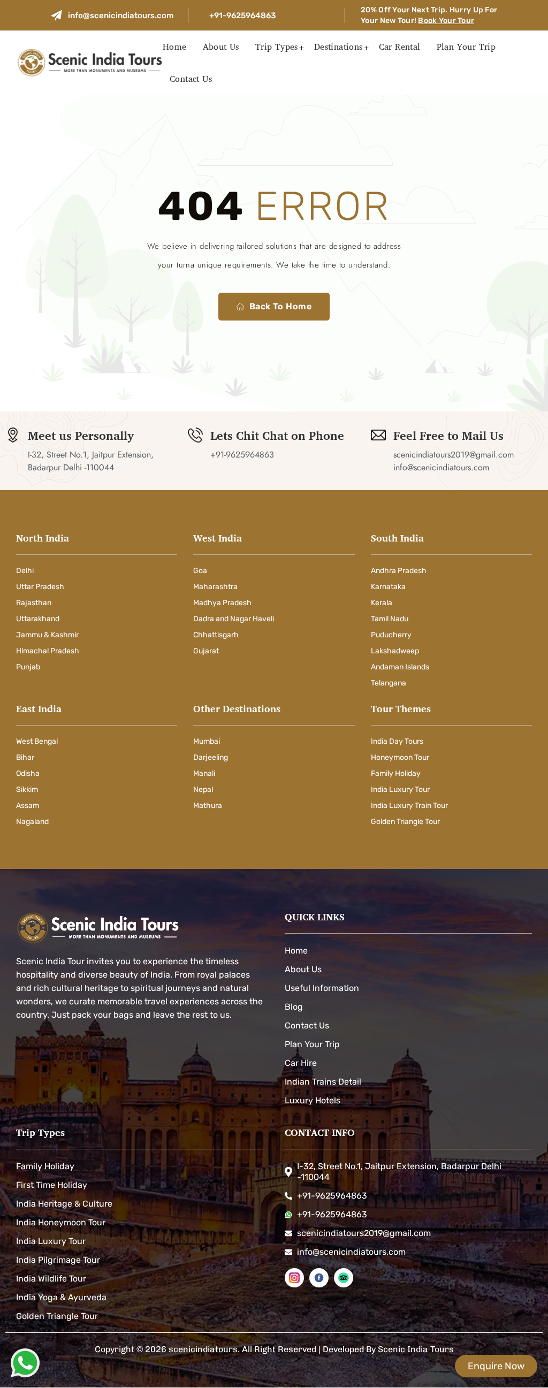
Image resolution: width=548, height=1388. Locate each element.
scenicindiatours (203, 1349)
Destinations (338, 47)
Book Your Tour (446, 20)
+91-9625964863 (242, 15)
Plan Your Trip (466, 47)
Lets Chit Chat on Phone (277, 435)
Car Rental (400, 47)
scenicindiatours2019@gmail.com (453, 454)
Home (175, 47)
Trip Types (276, 47)
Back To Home (280, 306)
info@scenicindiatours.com (121, 15)
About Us (221, 47)
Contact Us (191, 79)
